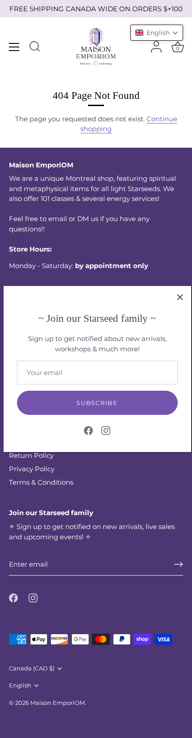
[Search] (35, 48)
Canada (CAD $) (31, 668)
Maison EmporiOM (57, 703)
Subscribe (96, 402)
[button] (157, 32)
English (20, 685)
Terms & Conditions (41, 482)
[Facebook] (88, 430)
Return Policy (31, 455)
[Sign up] (178, 564)
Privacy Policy (31, 469)
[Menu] (14, 47)
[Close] (180, 297)
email (57, 218)
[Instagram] (105, 430)
